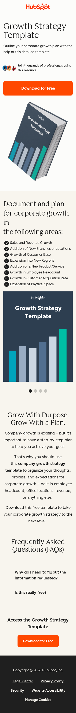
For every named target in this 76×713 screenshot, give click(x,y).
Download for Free (38, 88)
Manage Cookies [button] (38, 700)
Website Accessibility (48, 690)
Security (17, 690)
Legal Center (23, 681)
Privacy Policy (52, 681)
